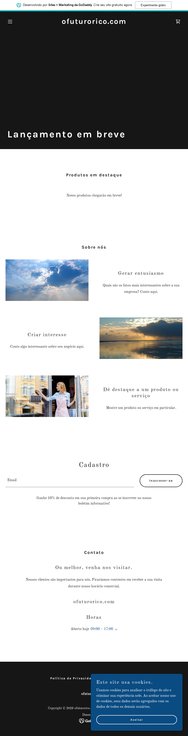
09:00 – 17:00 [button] (102, 629)
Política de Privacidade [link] (73, 678)
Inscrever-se (161, 481)
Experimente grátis (153, 5)
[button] (19, 21)
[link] (94, 23)
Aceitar (136, 719)
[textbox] (70, 480)
